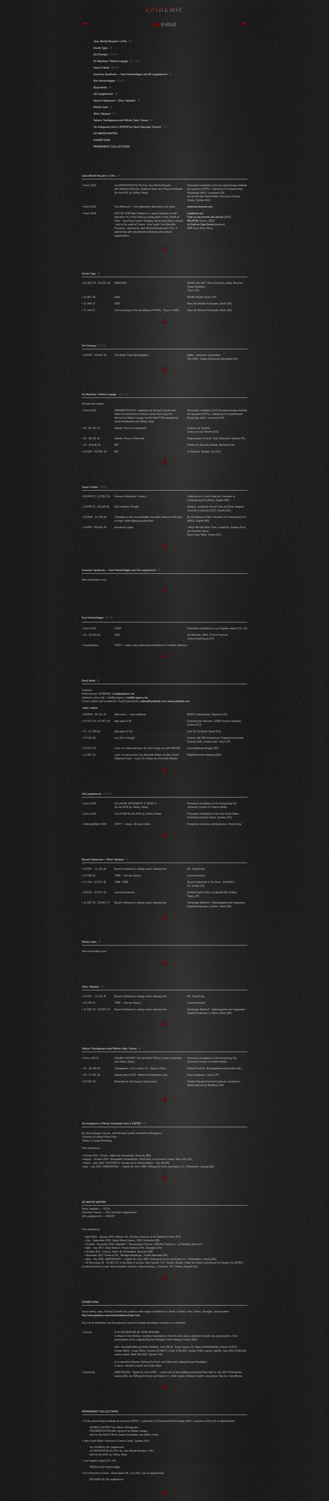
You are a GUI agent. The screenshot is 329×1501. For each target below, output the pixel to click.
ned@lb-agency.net (137, 697)
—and (130, 74)
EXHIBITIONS (101, 140)
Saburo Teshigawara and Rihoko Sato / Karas (120, 120)
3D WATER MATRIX (105, 133)
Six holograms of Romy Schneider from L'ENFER (112, 1123)
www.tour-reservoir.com (200, 206)
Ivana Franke (90, 486)
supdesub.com (195, 213)
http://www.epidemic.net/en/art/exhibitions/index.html (111, 1315)
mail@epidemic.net (123, 693)
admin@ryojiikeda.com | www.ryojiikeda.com (165, 701)
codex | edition (90, 707)
